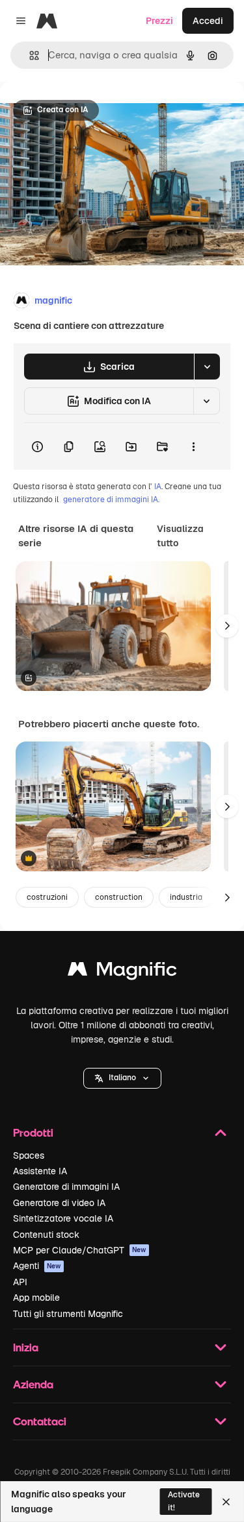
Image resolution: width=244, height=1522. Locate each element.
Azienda (33, 1384)
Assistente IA (40, 1171)
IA (157, 486)
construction (118, 897)
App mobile (36, 1297)
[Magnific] (122, 972)
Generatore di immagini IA (66, 1186)
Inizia (25, 1347)
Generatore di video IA (59, 1203)
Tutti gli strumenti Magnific (68, 1314)
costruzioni (47, 897)
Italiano (122, 1077)
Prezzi (159, 21)
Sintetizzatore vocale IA (63, 1218)
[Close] (226, 1502)
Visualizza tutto (180, 536)
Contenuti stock (46, 1234)
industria (186, 897)
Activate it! (184, 1501)
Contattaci (39, 1421)
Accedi (208, 21)
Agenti (37, 1266)
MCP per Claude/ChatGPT (79, 1250)
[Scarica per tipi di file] (207, 367)
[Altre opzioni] (193, 446)
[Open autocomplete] (29, 55)
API (20, 1282)
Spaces (28, 1155)
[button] (122, 1078)
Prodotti (33, 1132)
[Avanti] (227, 626)
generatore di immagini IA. (111, 499)
